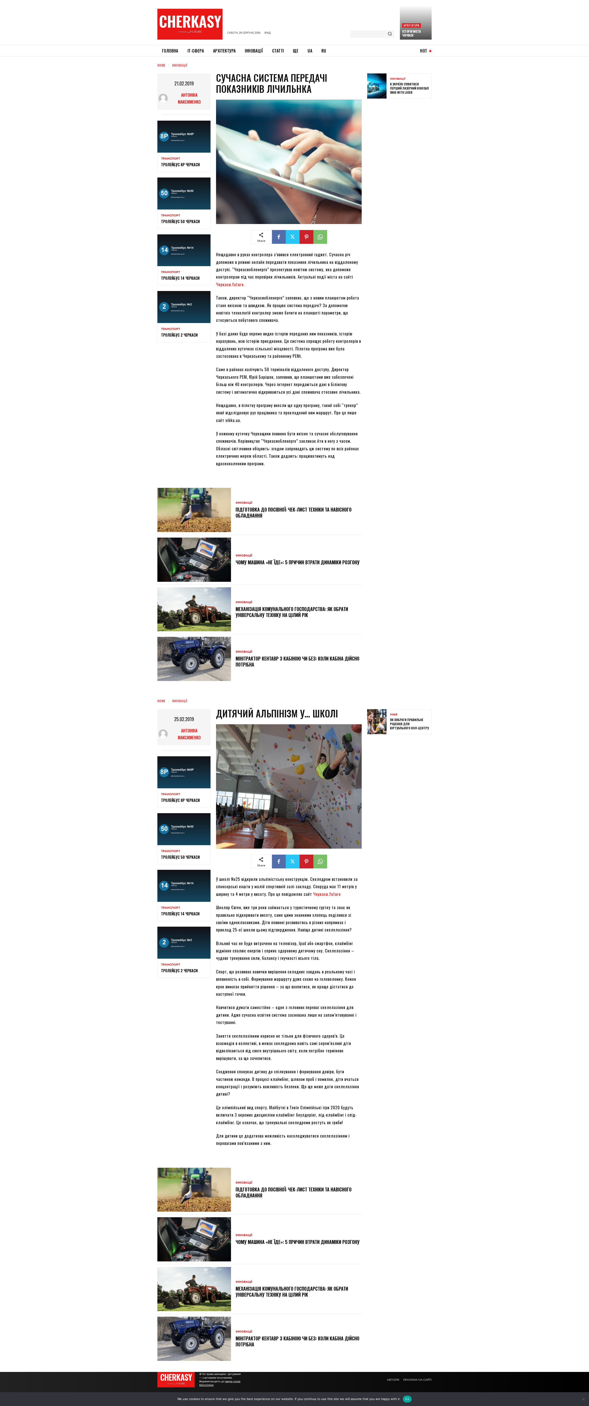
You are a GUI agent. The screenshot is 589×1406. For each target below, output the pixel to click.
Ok (407, 1399)
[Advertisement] (401, 135)
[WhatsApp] (320, 237)
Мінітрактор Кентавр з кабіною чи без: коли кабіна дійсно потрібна (297, 661)
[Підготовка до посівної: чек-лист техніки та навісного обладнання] (194, 510)
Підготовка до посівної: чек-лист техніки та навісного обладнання (294, 512)
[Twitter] (293, 237)
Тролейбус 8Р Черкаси (180, 164)
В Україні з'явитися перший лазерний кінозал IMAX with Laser (409, 88)
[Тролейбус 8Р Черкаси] (184, 137)
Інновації (180, 65)
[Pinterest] (306, 237)
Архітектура (411, 25)
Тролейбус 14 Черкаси (180, 278)
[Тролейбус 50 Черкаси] (184, 194)
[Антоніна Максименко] (164, 98)
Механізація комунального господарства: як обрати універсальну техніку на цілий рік (292, 611)
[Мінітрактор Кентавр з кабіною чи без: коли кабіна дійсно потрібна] (194, 659)
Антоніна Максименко (189, 98)
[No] (583, 1399)
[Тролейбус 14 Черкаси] (184, 250)
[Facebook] (279, 237)
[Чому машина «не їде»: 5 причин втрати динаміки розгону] (194, 560)
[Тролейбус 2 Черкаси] (184, 307)
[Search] (389, 34)
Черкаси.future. (230, 284)
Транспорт (170, 158)
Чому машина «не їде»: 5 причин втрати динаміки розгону (298, 562)
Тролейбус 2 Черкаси (179, 335)
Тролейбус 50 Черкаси (180, 221)
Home (161, 65)
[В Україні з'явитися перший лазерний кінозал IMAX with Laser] (377, 86)
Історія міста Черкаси (411, 33)
